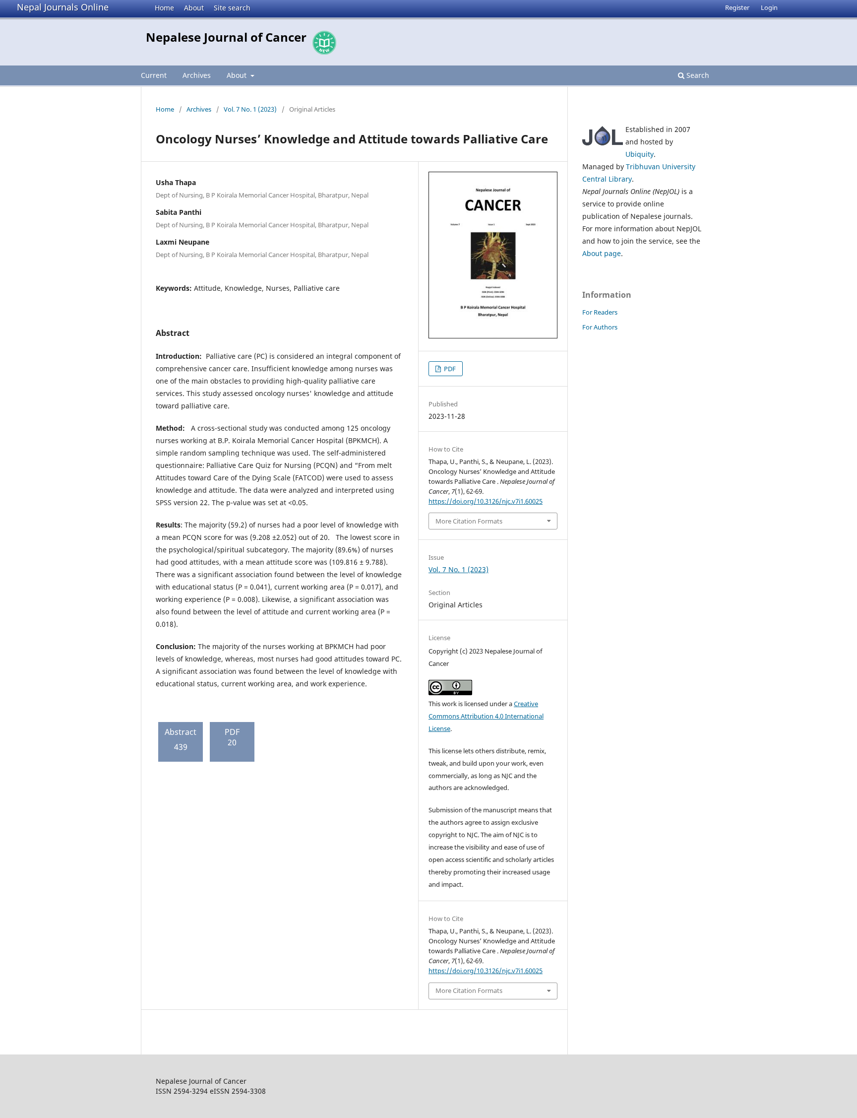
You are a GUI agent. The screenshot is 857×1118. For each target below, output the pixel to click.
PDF (449, 368)
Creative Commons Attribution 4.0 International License (486, 716)
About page (601, 253)
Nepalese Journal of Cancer (226, 37)
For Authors (599, 327)
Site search (232, 7)
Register (737, 7)
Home (164, 7)
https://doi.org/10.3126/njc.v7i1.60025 (485, 501)
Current (154, 75)
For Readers (599, 312)
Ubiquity (639, 154)
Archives (197, 75)
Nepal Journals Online (63, 7)
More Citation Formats (468, 521)
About (194, 7)
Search (696, 75)
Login (769, 7)
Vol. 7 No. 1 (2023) (250, 109)
